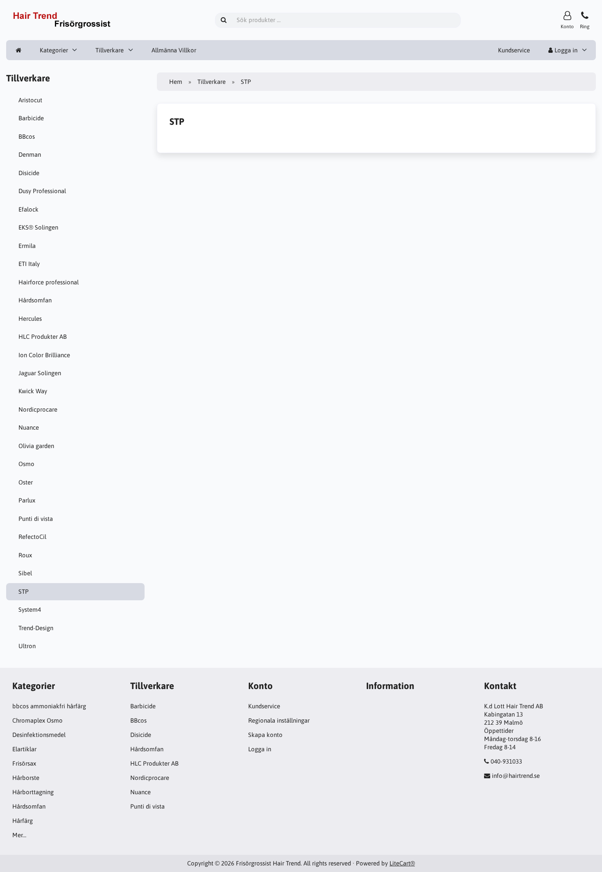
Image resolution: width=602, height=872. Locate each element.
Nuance (28, 427)
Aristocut (30, 100)
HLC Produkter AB (42, 336)
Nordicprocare (37, 409)
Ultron (27, 645)
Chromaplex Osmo (37, 720)
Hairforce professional (48, 282)
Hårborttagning (33, 792)
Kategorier (54, 50)
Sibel (25, 573)
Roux (25, 555)
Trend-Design (35, 627)
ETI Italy (29, 263)
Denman (29, 154)
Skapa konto (265, 734)
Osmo (26, 463)
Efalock (28, 209)
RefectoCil (32, 536)
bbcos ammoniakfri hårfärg (49, 706)
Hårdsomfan (35, 300)
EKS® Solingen (38, 227)
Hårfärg (22, 820)
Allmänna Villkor (174, 50)
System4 (29, 609)
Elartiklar (24, 749)
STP (23, 591)
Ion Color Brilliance (44, 355)
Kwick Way (32, 391)
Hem (175, 81)
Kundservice (514, 50)
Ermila (27, 245)
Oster (25, 482)
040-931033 (506, 761)
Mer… (19, 834)
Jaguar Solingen (39, 373)
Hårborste (25, 777)
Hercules (30, 318)
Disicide (28, 172)
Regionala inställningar (279, 720)
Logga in (565, 50)
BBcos (26, 136)
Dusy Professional (42, 190)
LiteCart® (402, 863)
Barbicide (31, 118)
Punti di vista (35, 518)
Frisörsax (24, 763)
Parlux (26, 500)
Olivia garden (36, 445)
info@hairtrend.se (516, 775)
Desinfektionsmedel (39, 734)
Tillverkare (109, 50)
